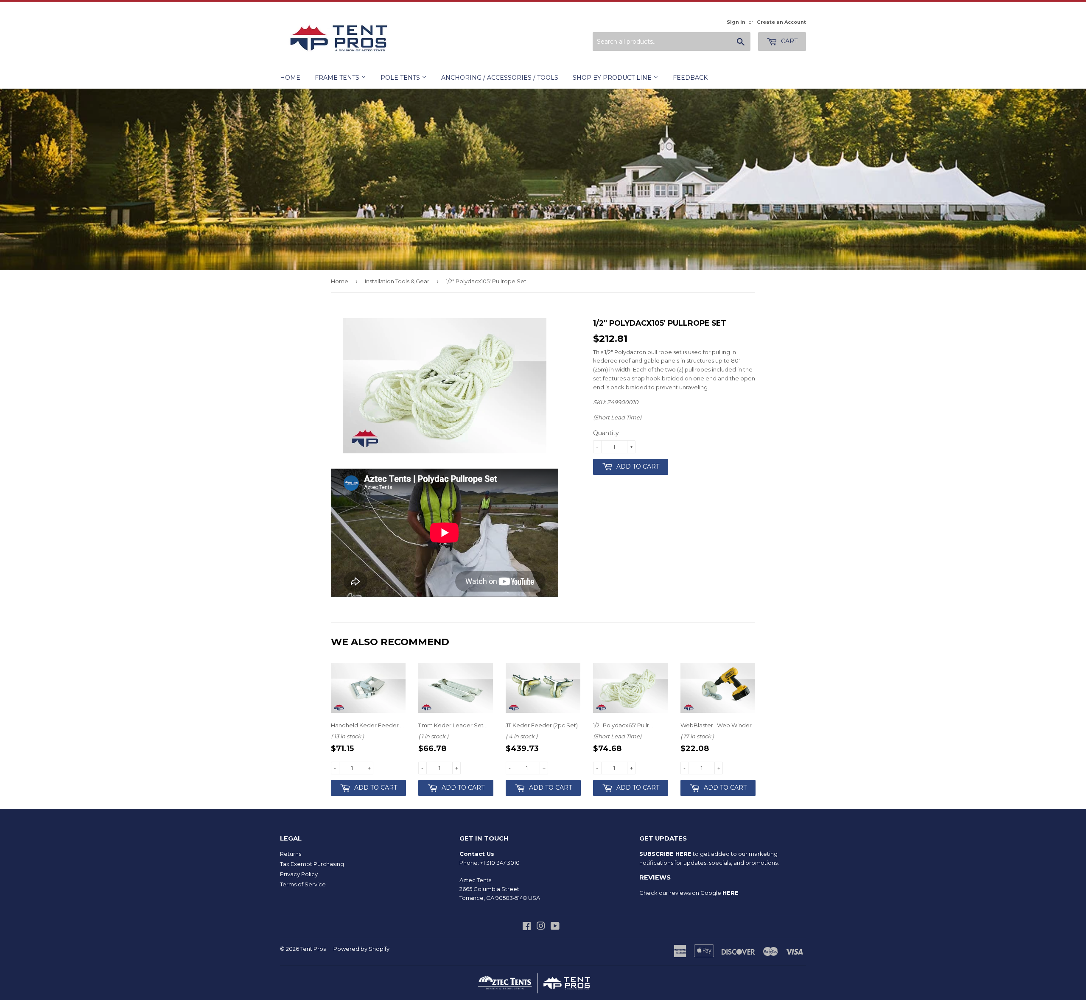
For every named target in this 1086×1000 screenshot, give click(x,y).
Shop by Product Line (613, 77)
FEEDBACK (690, 77)
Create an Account (781, 22)
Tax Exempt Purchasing (312, 863)
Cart (788, 41)
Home (290, 77)
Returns (290, 853)
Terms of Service (303, 884)
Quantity (606, 433)
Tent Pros (313, 948)
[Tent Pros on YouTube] (555, 927)
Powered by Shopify (361, 948)
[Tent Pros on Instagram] (541, 927)
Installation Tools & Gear (397, 281)
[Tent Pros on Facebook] (526, 927)
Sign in (736, 22)
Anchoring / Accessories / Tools (499, 77)
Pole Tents (401, 77)
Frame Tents (338, 77)
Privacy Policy (299, 874)
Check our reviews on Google (689, 892)
